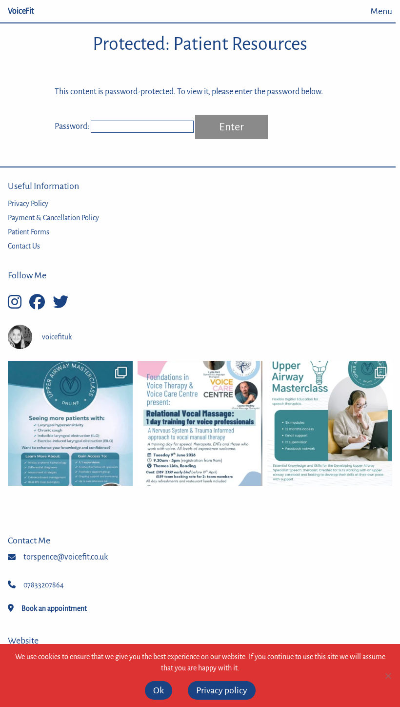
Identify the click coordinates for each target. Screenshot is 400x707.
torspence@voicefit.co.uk (65, 557)
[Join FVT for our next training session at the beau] (200, 423)
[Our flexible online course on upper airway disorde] (70, 423)
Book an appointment (54, 608)
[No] (388, 676)
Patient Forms (28, 232)
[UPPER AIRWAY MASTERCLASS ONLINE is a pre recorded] (329, 423)
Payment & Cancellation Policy (53, 218)
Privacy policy (221, 690)
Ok (158, 690)
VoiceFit (21, 11)
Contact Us (24, 246)
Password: (73, 126)
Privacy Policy (28, 204)
